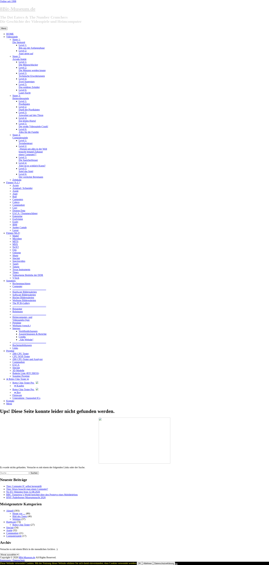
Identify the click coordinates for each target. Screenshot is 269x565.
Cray (14, 207)
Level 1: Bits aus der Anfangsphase (32, 46)
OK (139, 563)
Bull (14, 196)
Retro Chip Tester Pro (23, 382)
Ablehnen (147, 563)
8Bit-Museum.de (17, 9)
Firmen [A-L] (13, 182)
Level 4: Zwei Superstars (27, 80)
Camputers (17, 199)
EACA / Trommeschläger (25, 213)
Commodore (18, 205)
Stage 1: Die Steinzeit (18, 41)
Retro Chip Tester (21, 524)
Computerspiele (14, 536)
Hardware (11, 522)
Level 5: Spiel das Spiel (26, 170)
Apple (15, 191)
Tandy (15, 264)
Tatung (15, 266)
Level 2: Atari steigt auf (26, 52)
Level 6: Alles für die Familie (29, 130)
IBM (14, 224)
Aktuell (10, 510)
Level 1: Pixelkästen (24, 102)
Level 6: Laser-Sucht (25, 91)
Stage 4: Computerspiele (20, 136)
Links (15, 348)
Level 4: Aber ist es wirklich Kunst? (32, 164)
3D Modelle (18, 370)
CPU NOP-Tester (21, 356)
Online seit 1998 (8, 1)
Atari (14, 193)
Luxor (15, 230)
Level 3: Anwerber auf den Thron (31, 114)
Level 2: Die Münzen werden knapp (32, 69)
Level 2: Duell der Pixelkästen (29, 108)
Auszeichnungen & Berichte (33, 334)
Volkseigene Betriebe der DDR (27, 275)
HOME (10, 34)
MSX (15, 244)
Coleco (15, 202)
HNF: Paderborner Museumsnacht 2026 (26, 497)
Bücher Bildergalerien (23, 297)
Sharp (15, 255)
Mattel (15, 236)
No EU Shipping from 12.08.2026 (23, 492)
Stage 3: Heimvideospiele (20, 97)
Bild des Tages (19, 516)
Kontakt (10, 401)
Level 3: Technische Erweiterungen (32, 74)
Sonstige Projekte (21, 376)
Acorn (15, 185)
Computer (17, 286)
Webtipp (16, 519)
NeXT (15, 247)
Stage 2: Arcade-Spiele (19, 57)
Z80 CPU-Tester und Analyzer (27, 359)
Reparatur (17, 308)
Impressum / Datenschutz (12, 560)
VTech (15, 278)
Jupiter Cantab (19, 227)
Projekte (10, 351)
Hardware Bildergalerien (24, 292)
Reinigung (17, 311)
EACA (15, 365)
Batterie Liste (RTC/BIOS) (25, 373)
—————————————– (29, 289)
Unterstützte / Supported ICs (26, 398)
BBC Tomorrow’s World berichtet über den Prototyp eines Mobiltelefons (42, 494)
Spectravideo (18, 261)
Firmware (17, 395)
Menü (9, 403)
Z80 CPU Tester (20, 353)
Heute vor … (18, 513)
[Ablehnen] (176, 564)
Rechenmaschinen (21, 283)
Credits (22, 336)
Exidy (15, 221)
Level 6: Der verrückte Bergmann (31, 175)
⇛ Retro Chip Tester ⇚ (17, 379)
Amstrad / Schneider (22, 188)
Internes (16, 328)
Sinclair (16, 258)
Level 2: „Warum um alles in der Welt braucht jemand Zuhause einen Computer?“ (33, 150)
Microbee (17, 238)
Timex (15, 272)
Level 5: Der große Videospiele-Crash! (33, 125)
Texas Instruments (21, 269)
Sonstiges (11, 280)
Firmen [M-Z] (13, 233)
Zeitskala (16, 179)
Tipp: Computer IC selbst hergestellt (24, 486)
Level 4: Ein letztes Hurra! (27, 119)
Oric (14, 250)
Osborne (16, 252)
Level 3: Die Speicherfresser (28, 158)
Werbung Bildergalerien (24, 300)
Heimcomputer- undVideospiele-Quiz (22, 318)
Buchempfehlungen (22, 345)
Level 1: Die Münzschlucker (28, 63)
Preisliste (16, 322)
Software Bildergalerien (24, 294)
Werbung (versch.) (21, 325)
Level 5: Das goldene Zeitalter (29, 86)
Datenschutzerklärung (164, 563)
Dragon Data (18, 210)
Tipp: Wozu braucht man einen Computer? (27, 489)
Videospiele (12, 36)
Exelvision (17, 219)
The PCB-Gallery (21, 303)
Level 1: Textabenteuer (26, 142)
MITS (15, 241)
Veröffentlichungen (28, 331)
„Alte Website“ (26, 339)
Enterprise (17, 216)
